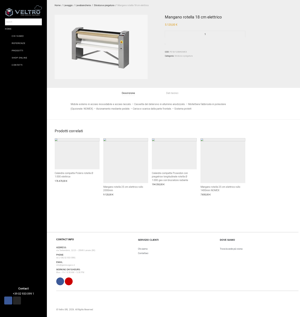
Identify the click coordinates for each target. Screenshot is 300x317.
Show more (59, 189)
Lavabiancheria (83, 5)
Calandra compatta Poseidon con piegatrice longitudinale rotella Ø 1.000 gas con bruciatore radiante (170, 177)
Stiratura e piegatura (104, 5)
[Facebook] (60, 281)
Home (58, 5)
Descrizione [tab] (128, 93)
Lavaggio (68, 5)
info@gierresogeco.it (65, 265)
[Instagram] (69, 281)
